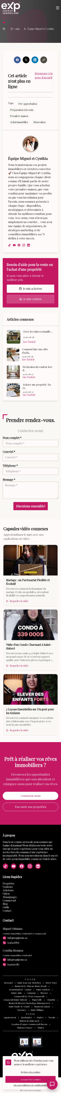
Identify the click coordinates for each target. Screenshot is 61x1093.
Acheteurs (8, 890)
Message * (9, 479)
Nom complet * (12, 437)
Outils (6, 907)
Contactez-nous (30, 796)
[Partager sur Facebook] (17, 59)
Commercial (9, 900)
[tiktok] (9, 245)
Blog (5, 903)
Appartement (10, 1017)
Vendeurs (8, 886)
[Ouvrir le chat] (52, 1084)
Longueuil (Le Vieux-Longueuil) (29, 996)
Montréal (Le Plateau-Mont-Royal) (30, 986)
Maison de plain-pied (29, 1020)
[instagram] (23, 245)
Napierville (37, 999)
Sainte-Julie (16, 993)
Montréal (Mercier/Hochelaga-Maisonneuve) (29, 1003)
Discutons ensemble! (30, 506)
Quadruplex (26, 1017)
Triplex (40, 1027)
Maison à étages (24, 1027)
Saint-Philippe (37, 1010)
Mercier (44, 993)
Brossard (8, 982)
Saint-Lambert (43, 989)
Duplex (40, 1017)
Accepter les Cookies (30, 1079)
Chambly (51, 999)
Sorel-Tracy (51, 982)
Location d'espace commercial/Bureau (29, 1024)
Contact (7, 910)
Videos (6, 893)
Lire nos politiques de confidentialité (30, 1085)
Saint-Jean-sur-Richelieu (29, 982)
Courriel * (9, 451)
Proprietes (8, 883)
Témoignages (10, 897)
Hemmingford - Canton (20, 989)
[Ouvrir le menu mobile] (58, 8)
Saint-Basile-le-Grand (19, 1006)
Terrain (51, 1017)
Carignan (31, 993)
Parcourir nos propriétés (30, 807)
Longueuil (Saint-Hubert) (15, 999)
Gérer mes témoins (31, 1090)
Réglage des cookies (30, 1072)
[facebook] (19, 245)
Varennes (21, 1010)
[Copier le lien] (43, 59)
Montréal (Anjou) (42, 1006)
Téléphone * (10, 465)
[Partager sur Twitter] (26, 59)
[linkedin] (28, 245)
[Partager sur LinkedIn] (35, 59)
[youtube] (14, 245)
